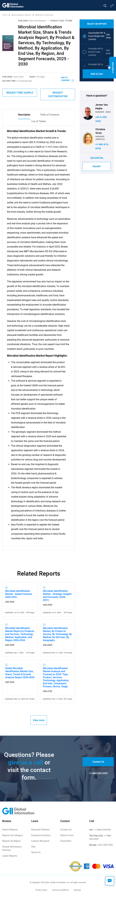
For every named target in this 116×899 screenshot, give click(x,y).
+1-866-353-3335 (98, 773)
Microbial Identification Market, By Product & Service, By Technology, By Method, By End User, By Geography (57, 634)
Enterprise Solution (41, 835)
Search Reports (10, 829)
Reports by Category (12, 835)
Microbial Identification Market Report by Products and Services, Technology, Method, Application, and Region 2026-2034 (19, 634)
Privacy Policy (41, 890)
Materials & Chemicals (44, 15)
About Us (36, 852)
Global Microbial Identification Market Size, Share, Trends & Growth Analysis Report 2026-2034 (19, 673)
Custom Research (40, 841)
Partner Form (66, 835)
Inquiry (97, 166)
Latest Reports (9, 855)
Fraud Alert (65, 841)
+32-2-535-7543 (105, 845)
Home (5, 15)
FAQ (33, 846)
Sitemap (77, 890)
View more (39, 720)
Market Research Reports (21, 15)
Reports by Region (11, 841)
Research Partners (40, 829)
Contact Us (98, 761)
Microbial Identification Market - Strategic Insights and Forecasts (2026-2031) (57, 595)
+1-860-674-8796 (102, 829)
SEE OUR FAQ (96, 158)
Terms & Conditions (60, 890)
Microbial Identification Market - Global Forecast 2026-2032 (18, 594)
